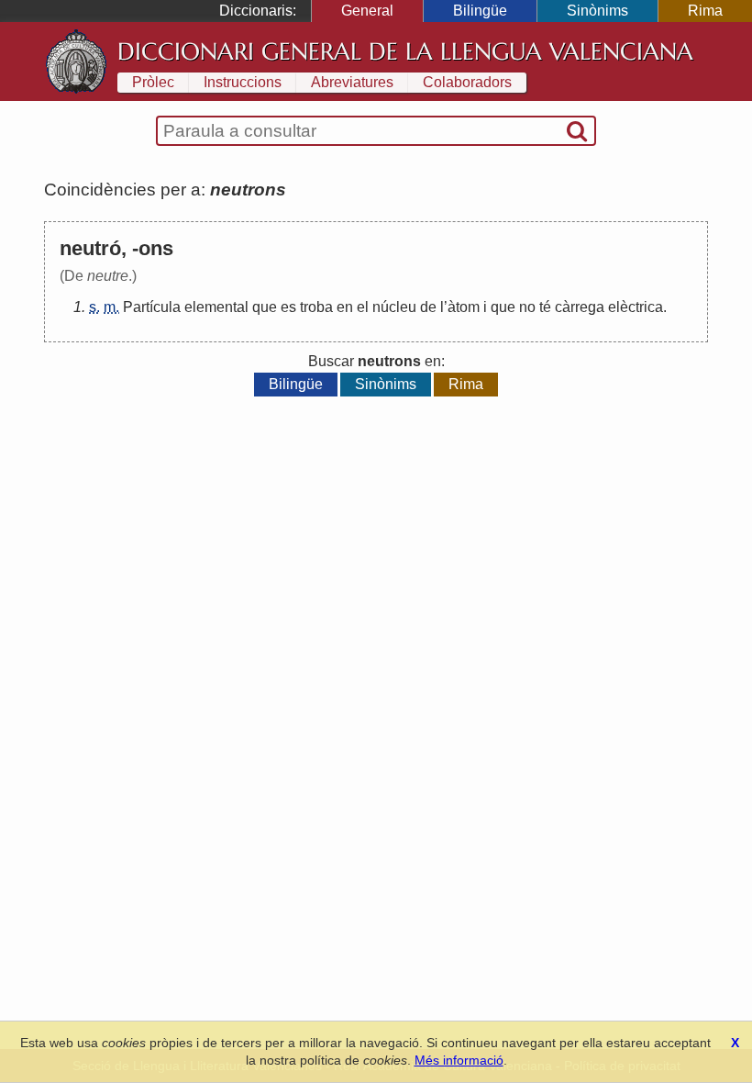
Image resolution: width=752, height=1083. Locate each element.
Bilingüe (480, 10)
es (288, 307)
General (367, 10)
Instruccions (243, 82)
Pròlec (153, 82)
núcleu (394, 307)
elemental (216, 307)
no (527, 307)
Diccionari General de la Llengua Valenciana (405, 51)
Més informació (459, 1060)
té (545, 307)
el (363, 307)
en (345, 307)
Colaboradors (467, 82)
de (428, 307)
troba (316, 307)
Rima (705, 10)
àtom (464, 307)
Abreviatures (352, 82)
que (264, 307)
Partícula (152, 307)
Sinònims (597, 10)
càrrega (579, 307)
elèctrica (635, 307)
